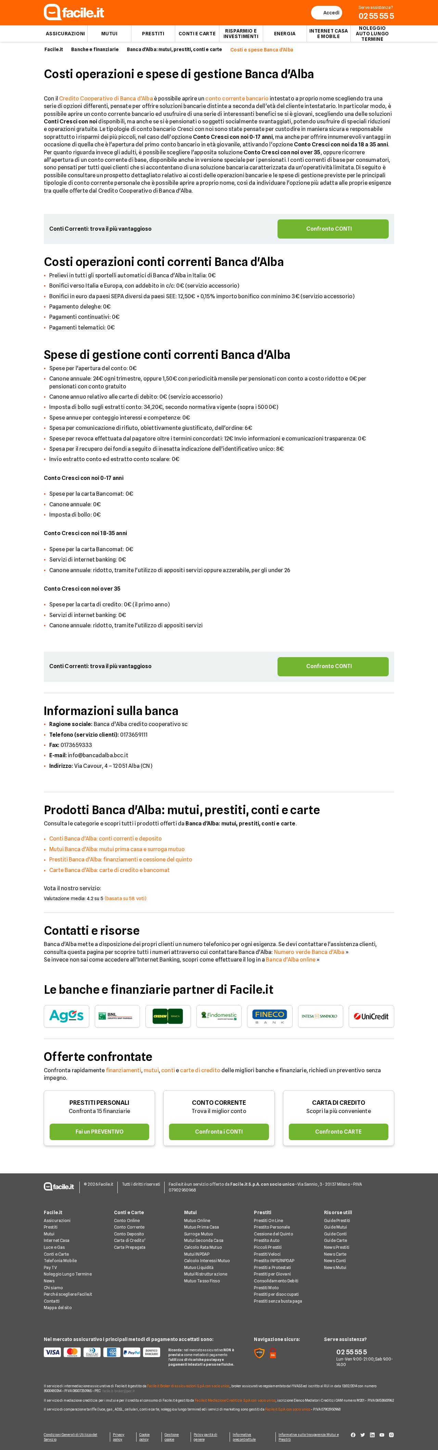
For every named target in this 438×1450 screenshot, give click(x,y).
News (49, 1280)
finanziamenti (123, 1070)
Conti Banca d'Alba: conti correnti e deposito (105, 838)
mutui (151, 1070)
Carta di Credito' (129, 1240)
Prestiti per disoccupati (276, 1294)
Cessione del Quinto (273, 1233)
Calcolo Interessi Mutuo (207, 1260)
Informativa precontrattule (244, 1437)
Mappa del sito (58, 1307)
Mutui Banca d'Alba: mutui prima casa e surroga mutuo (117, 849)
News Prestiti (336, 1247)
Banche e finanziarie (95, 49)
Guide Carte (335, 1240)
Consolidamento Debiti (276, 1280)
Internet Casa (57, 1240)
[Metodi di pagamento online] (102, 1352)
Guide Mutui (335, 1227)
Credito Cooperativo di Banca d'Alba (106, 98)
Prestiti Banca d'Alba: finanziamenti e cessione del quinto (120, 859)
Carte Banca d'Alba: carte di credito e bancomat (109, 870)
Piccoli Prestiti (268, 1247)
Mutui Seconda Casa (203, 1240)
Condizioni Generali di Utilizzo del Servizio (71, 1437)
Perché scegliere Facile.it (68, 1294)
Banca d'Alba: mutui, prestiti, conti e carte (174, 49)
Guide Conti (335, 1233)
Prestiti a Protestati (272, 1267)
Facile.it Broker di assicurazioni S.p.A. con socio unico (188, 1386)
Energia (285, 33)
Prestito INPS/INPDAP (274, 1260)
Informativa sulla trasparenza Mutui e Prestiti (309, 1437)
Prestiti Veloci (267, 1254)
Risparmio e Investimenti (241, 33)
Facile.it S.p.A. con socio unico (287, 1409)
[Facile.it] (74, 18)
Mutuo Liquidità (199, 1267)
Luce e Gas (54, 1247)
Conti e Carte (197, 33)
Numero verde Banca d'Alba (309, 952)
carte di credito (200, 1070)
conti (168, 1070)
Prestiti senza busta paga (278, 1301)
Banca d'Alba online (290, 959)
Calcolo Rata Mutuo (203, 1247)
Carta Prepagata (130, 1247)
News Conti (335, 1260)
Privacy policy (119, 1437)
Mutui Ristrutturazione (206, 1274)
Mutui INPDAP (196, 1254)
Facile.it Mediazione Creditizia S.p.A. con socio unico (235, 1400)
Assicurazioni (65, 33)
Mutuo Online (197, 1220)
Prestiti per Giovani (272, 1274)
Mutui (109, 33)
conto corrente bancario (237, 98)
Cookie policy (144, 1437)
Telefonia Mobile (60, 1260)
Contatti (52, 1301)
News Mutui (335, 1267)
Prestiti (153, 33)
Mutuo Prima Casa (201, 1227)
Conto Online (127, 1220)
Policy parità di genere (205, 1437)
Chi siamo (53, 1287)
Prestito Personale (272, 1227)
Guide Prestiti (337, 1220)
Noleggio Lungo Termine (68, 1274)
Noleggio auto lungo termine (372, 33)
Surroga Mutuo (199, 1233)
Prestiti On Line (268, 1220)
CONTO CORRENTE (219, 1102)
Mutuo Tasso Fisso (202, 1280)
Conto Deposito (129, 1233)
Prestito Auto (267, 1240)
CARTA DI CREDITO (338, 1102)
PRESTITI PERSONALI (99, 1102)
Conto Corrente (129, 1227)
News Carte (335, 1254)
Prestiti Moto (266, 1287)
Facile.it (53, 49)
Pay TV (50, 1267)
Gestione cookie (172, 1437)
